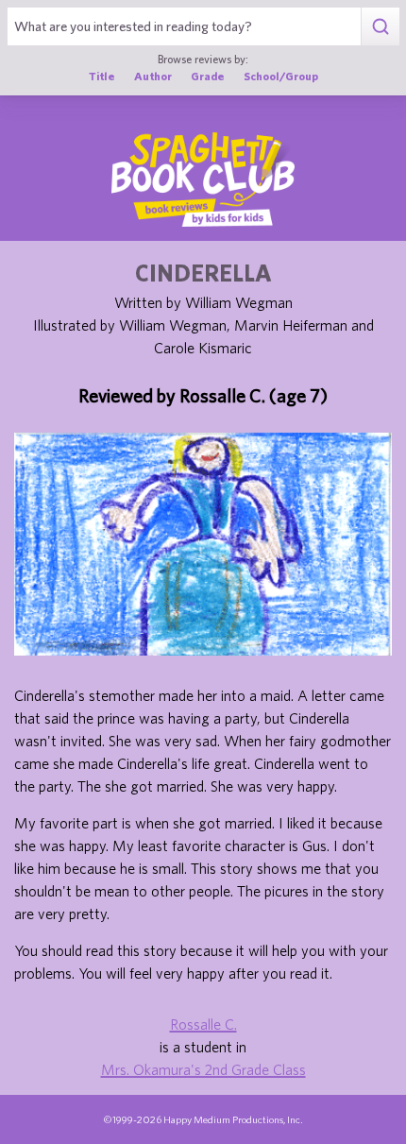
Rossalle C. (203, 1024)
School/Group (281, 75)
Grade (208, 75)
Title (102, 75)
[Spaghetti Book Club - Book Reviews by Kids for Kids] (203, 179)
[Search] (380, 26)
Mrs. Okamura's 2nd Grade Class (203, 1069)
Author (153, 75)
